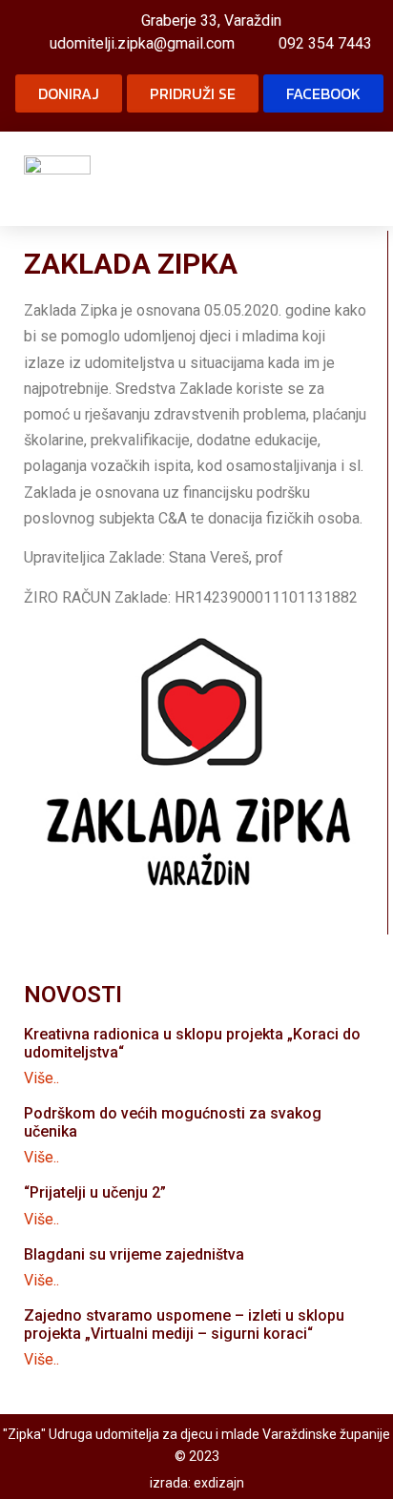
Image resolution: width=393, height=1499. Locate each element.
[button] (356, 178)
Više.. (41, 1078)
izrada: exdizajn (197, 1482)
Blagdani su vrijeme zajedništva (134, 1254)
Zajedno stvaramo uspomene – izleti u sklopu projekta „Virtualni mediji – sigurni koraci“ (184, 1324)
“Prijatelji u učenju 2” (95, 1192)
